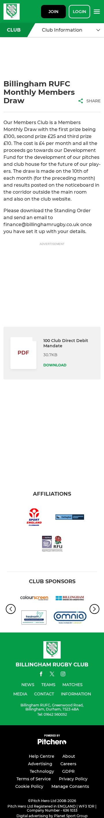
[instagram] (63, 675)
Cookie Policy (29, 786)
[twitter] (52, 674)
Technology (42, 771)
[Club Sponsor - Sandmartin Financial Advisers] (34, 618)
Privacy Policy (73, 778)
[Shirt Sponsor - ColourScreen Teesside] (34, 599)
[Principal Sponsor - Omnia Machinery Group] (70, 618)
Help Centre (41, 756)
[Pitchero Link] (52, 743)
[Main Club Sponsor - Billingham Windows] (70, 599)
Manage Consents (70, 786)
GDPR (68, 771)
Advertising (40, 763)
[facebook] (41, 675)
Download (54, 365)
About (68, 756)
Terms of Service (33, 778)
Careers (68, 763)
